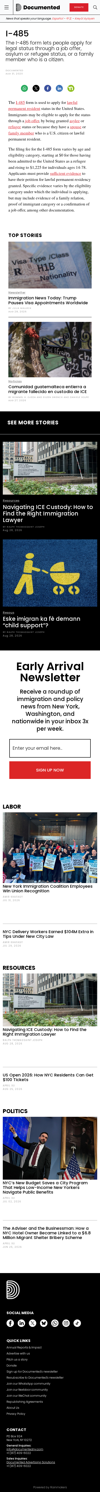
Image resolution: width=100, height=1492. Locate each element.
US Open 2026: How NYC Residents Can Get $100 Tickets (48, 1077)
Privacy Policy (16, 1414)
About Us (13, 1408)
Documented (14, 70)
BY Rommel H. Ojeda (22, 397)
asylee (75, 120)
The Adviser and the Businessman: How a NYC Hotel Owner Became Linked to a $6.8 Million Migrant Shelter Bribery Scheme (47, 1232)
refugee (14, 126)
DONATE (79, 7)
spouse (75, 126)
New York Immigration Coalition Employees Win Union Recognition (48, 888)
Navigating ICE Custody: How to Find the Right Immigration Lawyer (48, 513)
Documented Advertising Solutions (31, 1462)
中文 (69, 18)
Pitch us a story (17, 1359)
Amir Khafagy (13, 897)
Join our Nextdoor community (27, 1390)
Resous (8, 613)
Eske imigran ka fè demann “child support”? (41, 622)
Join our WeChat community (27, 1396)
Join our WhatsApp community (28, 1384)
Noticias (15, 381)
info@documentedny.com (25, 1449)
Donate (12, 1365)
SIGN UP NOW (50, 770)
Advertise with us (18, 1353)
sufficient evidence (65, 173)
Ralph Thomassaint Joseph (23, 1040)
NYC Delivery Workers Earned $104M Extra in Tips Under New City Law (48, 934)
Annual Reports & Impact (24, 1347)
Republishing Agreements (25, 1402)
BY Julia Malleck (19, 308)
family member (21, 133)
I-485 (20, 102)
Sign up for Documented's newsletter (32, 1372)
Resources (11, 501)
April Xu (9, 1085)
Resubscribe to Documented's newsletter (35, 1378)
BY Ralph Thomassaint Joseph (24, 526)
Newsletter (17, 293)
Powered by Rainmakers (50, 1487)
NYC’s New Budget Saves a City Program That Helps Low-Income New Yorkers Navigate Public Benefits (45, 1187)
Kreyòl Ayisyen (84, 18)
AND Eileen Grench (49, 397)
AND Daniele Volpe (76, 397)
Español (57, 18)
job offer (31, 120)
